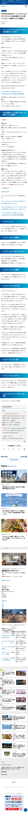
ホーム (2, 762)
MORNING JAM (5, 191)
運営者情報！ (4, 771)
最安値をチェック (6, 586)
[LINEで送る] (19, 449)
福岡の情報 (4, 10)
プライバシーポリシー (6, 764)
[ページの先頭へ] (25, 810)
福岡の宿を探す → (6, 580)
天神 (3, 606)
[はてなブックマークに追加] (14, 449)
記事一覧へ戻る (14, 459)
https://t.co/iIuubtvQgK (18, 428)
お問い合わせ (4, 774)
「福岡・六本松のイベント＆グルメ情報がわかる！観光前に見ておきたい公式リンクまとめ (13, 768)
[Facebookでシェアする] (8, 449)
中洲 (3, 608)
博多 (3, 604)
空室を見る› (4, 600)
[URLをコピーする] (24, 449)
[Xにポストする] (3, 449)
